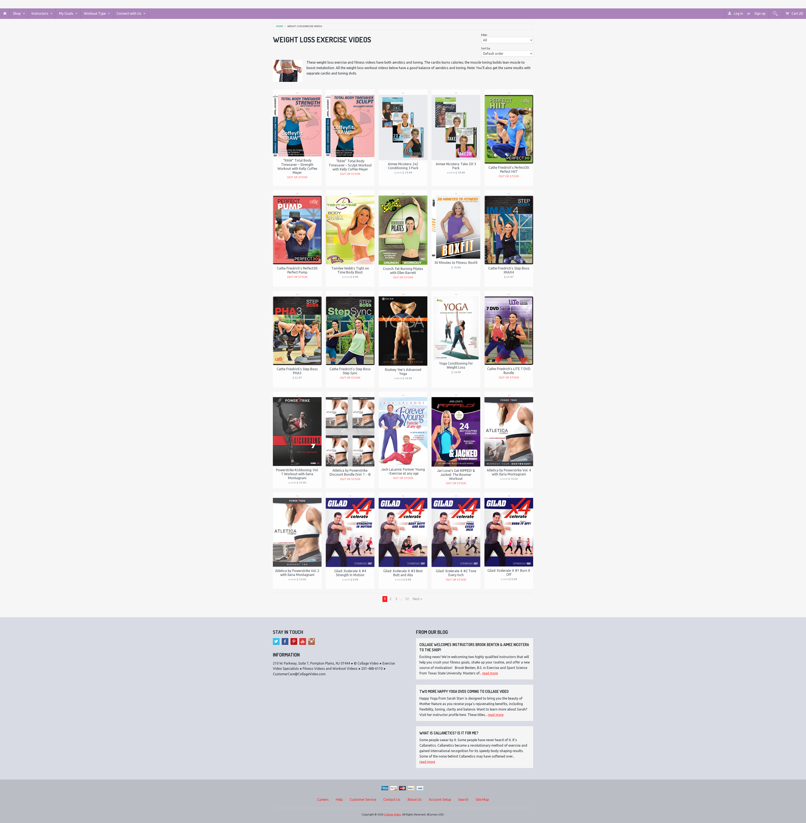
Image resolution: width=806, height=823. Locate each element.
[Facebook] (285, 641)
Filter (484, 34)
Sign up (759, 13)
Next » (417, 599)
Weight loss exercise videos (304, 26)
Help (339, 799)
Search (463, 799)
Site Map (482, 799)
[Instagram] (311, 641)
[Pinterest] (293, 641)
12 (407, 599)
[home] (5, 13)
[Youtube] (302, 641)
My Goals (66, 13)
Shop (17, 13)
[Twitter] (276, 641)
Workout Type (95, 13)
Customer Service (363, 799)
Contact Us (391, 799)
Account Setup (440, 799)
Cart (797, 13)
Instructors (39, 13)
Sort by (485, 48)
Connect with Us (128, 13)
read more (490, 673)
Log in (738, 13)
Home (279, 26)
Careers (323, 799)
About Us (414, 799)
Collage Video (392, 814)
